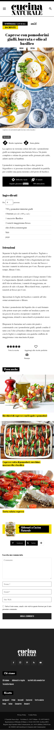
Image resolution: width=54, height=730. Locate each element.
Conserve (18, 704)
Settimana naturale (15, 23)
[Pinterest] (27, 662)
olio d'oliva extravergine (16, 227)
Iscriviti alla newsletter (36, 680)
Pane (4, 704)
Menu (21, 48)
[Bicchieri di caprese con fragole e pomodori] (27, 394)
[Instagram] (20, 662)
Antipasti (6, 700)
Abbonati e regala (18, 680)
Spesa (32, 48)
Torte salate (39, 700)
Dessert (27, 704)
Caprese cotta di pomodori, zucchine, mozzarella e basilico (22, 464)
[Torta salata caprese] (27, 489)
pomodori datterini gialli (22, 208)
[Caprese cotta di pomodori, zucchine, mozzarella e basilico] (27, 440)
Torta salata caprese (13, 511)
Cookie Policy (32, 715)
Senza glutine (34, 143)
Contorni (29, 700)
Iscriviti (10, 27)
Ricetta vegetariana (15, 143)
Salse (10, 704)
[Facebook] (13, 662)
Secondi (20, 700)
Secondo (6, 137)
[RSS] (33, 662)
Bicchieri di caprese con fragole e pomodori (25, 415)
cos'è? (34, 23)
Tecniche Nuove (8, 684)
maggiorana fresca (22, 222)
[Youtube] (40, 662)
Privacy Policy (21, 715)
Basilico (19, 218)
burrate (10, 213)
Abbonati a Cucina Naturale (31, 529)
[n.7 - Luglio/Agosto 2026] (10, 529)
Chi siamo (6, 680)
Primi (13, 700)
